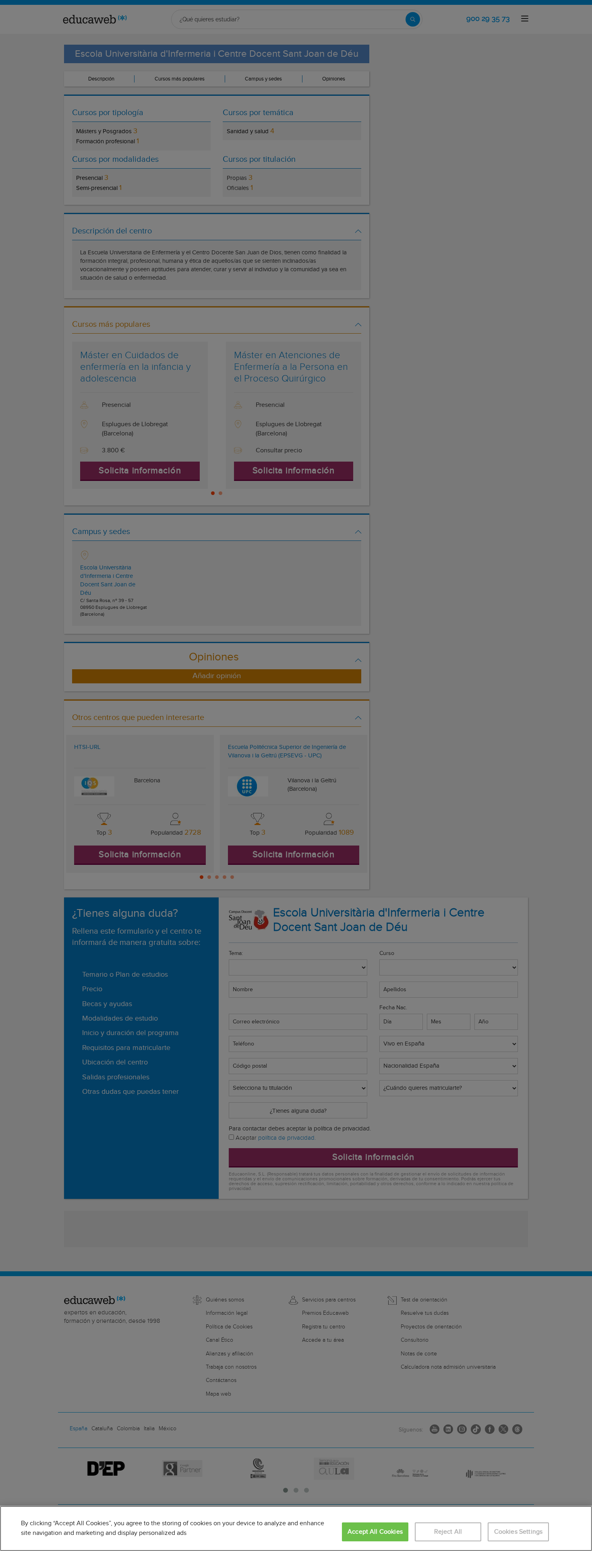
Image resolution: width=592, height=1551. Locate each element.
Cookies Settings (518, 1532)
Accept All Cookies (375, 1532)
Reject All (448, 1532)
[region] (296, 1528)
